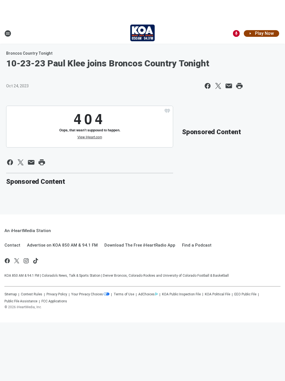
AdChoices (146, 294)
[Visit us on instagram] (26, 260)
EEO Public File (245, 294)
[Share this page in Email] (229, 86)
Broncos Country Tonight (29, 53)
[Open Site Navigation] (7, 33)
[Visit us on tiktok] (35, 260)
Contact (12, 245)
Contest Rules (31, 294)
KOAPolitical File (217, 294)
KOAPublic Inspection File (181, 294)
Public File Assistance (20, 301)
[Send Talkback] (236, 33)
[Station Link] (142, 33)
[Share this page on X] (218, 86)
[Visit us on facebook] (7, 260)
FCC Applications (54, 301)
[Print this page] (239, 86)
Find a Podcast (197, 245)
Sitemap (10, 294)
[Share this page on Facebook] (208, 86)
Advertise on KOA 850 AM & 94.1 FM (62, 245)
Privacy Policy (56, 294)
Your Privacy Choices (87, 294)
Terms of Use (124, 294)
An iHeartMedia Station (27, 230)
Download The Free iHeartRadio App (139, 245)
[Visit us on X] (16, 260)
